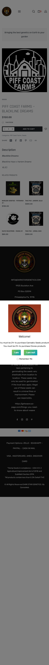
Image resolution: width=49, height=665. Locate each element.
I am (16, 352)
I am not (30, 352)
